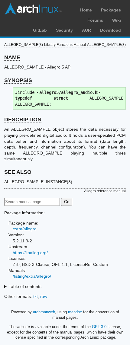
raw (43, 296)
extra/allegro (25, 228)
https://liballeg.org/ (30, 252)
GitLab (40, 30)
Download (110, 30)
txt (35, 296)
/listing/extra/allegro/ (32, 276)
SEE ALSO (17, 172)
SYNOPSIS (18, 80)
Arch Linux (33, 9)
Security (64, 30)
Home (86, 10)
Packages (111, 10)
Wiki (116, 20)
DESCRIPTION (22, 120)
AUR (86, 30)
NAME (12, 57)
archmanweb (44, 312)
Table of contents (25, 286)
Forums (95, 20)
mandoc (75, 312)
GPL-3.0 (99, 326)
